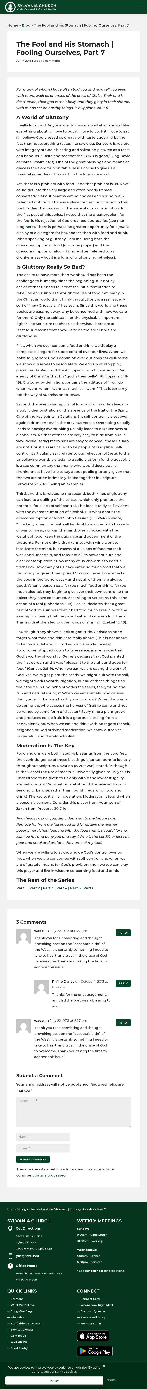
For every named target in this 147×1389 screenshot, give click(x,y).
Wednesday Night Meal (96, 1305)
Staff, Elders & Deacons (27, 1323)
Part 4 (61, 888)
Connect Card (90, 1299)
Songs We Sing (21, 1311)
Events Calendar (22, 1329)
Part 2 (34, 888)
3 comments (51, 60)
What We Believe (23, 1305)
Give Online (19, 1341)
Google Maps (25, 1248)
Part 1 (21, 888)
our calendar (94, 1270)
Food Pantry (19, 1348)
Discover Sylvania (92, 1311)
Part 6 (89, 888)
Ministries (17, 1317)
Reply (123, 932)
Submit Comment (33, 1159)
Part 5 (75, 888)
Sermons (17, 1299)
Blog (26, 25)
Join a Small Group (93, 1317)
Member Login (90, 1323)
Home (12, 25)
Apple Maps (44, 1248)
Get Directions (28, 1228)
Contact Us (18, 1335)
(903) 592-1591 (27, 1256)
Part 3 (48, 888)
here (29, 227)
